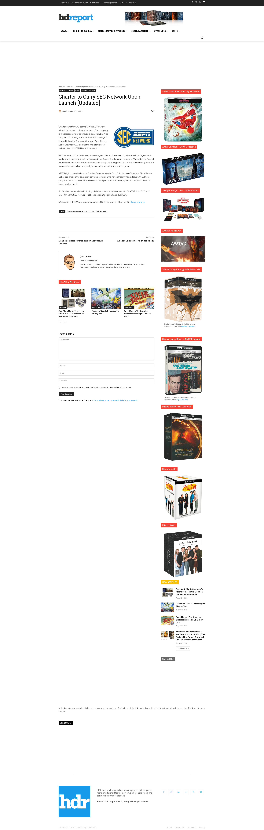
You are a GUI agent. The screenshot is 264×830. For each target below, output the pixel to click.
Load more (182, 648)
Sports (84, 90)
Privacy (202, 827)
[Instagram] (196, 2)
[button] (202, 37)
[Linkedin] (178, 792)
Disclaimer (191, 827)
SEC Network (101, 211)
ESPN (92, 211)
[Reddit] (186, 792)
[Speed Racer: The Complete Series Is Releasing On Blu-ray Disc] (139, 298)
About (169, 827)
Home (61, 86)
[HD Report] (76, 18)
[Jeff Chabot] (60, 111)
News (77, 90)
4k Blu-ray (62, 307)
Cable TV (69, 86)
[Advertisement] (132, 62)
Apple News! (116, 801)
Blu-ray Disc (96, 307)
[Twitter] (200, 2)
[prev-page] (60, 322)
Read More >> (138, 202)
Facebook (143, 801)
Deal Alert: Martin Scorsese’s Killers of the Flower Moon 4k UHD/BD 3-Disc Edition (71, 313)
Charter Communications (77, 211)
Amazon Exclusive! (188, 326)
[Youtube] (203, 2)
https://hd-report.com (89, 260)
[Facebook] (192, 2)
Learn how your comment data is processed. (116, 400)
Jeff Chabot (68, 111)
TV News (92, 90)
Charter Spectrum (83, 86)
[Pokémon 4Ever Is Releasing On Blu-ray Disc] (106, 298)
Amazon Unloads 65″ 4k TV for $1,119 (135, 241)
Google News (130, 801)
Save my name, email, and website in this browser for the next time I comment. (97, 387)
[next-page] (64, 322)
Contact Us (179, 827)
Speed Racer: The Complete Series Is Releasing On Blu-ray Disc (137, 313)
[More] (131, 118)
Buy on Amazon (182, 400)
